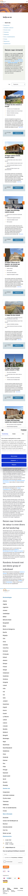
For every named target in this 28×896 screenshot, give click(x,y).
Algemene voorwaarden (13, 891)
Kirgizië (5, 707)
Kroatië (5, 713)
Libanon (5, 723)
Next (23, 97)
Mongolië (5, 735)
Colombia (5, 645)
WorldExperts (20, 857)
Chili (4, 638)
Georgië (19, 488)
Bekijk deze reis (18, 133)
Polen (4, 766)
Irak (4, 691)
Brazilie (5, 632)
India (4, 688)
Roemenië (5, 773)
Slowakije (5, 785)
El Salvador (6, 654)
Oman (4, 754)
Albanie (5, 601)
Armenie (5, 610)
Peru (4, 763)
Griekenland (6, 673)
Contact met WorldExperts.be (10, 821)
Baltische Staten (7, 620)
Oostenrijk (5, 757)
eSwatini (5, 660)
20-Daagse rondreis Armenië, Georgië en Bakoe (12, 156)
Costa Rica (5, 648)
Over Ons (5, 830)
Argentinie (5, 607)
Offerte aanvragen (9, 889)
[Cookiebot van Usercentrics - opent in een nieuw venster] (21, 430)
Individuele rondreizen (8, 795)
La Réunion (6, 716)
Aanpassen (13, 460)
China (4, 641)
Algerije (5, 604)
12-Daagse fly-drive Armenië (12, 315)
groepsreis (20, 59)
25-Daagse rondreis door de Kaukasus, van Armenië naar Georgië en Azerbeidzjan (12, 264)
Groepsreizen (6, 792)
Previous (5, 97)
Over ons (4, 889)
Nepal (4, 741)
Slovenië (5, 782)
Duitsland (5, 651)
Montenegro (6, 738)
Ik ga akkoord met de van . (14, 857)
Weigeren (14, 464)
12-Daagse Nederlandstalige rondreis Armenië (12, 211)
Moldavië (5, 732)
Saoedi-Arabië (6, 776)
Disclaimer (5, 817)
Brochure (5, 824)
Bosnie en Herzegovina (9, 629)
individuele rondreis (19, 61)
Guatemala (6, 676)
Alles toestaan (14, 456)
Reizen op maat (7, 833)
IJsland (5, 685)
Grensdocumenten (7, 827)
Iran (10, 489)
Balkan (4, 617)
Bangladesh (6, 623)
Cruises (5, 811)
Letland (5, 720)
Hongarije (5, 682)
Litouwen (5, 726)
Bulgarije (5, 635)
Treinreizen (6, 801)
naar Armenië (8, 61)
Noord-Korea (6, 745)
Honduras (5, 679)
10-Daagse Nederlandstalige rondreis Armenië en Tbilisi (12, 369)
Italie (4, 698)
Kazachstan (6, 704)
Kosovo (5, 710)
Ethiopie (5, 663)
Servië (4, 779)
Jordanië (5, 701)
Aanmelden (6, 866)
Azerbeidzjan (6, 489)
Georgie (5, 670)
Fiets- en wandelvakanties (9, 808)
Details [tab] (14, 433)
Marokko (5, 729)
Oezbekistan (6, 751)
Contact (21, 888)
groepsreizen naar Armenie (9, 480)
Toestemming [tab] (5, 433)
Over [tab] (23, 433)
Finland (5, 666)
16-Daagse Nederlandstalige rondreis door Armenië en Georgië (14, 421)
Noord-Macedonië (7, 748)
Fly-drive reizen (7, 798)
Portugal (5, 770)
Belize (4, 626)
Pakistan (5, 760)
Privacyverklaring (14, 857)
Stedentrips (6, 804)
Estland (5, 657)
